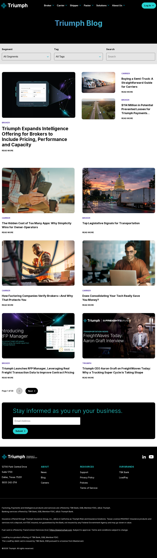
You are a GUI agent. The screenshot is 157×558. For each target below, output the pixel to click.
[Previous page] (19, 391)
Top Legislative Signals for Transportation (111, 223)
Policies (84, 482)
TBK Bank (124, 472)
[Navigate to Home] (14, 5)
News (44, 472)
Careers (45, 482)
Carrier (60, 5)
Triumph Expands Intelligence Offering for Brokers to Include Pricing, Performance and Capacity (35, 136)
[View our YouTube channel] (151, 456)
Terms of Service (89, 488)
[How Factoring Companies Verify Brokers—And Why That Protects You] (38, 263)
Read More (7, 232)
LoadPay (123, 477)
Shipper (74, 5)
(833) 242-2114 (9, 482)
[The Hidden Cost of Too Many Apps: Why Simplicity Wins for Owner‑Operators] (38, 190)
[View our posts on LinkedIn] (144, 456)
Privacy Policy (87, 477)
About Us (117, 5)
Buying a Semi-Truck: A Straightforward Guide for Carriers (137, 82)
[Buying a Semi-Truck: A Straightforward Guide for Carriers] (98, 83)
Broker (47, 5)
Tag (56, 49)
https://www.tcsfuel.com (61, 530)
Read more (7, 150)
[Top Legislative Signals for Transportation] (118, 190)
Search (110, 49)
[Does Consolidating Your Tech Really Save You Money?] (118, 263)
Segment (7, 49)
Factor (87, 5)
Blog (43, 477)
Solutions (101, 5)
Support (84, 472)
